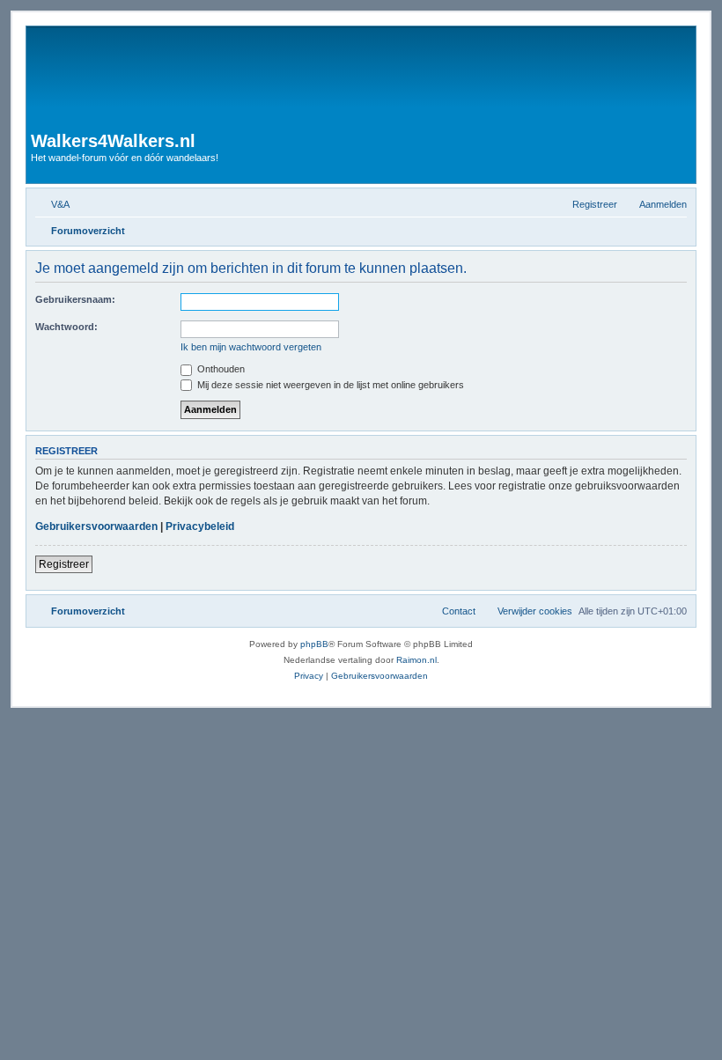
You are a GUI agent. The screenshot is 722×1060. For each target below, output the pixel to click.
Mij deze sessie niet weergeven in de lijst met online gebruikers (329, 384)
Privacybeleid (200, 526)
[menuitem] (52, 204)
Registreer (64, 564)
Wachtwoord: (66, 326)
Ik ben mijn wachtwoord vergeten (250, 347)
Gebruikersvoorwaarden (96, 526)
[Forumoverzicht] (301, 81)
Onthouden (220, 369)
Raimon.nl (416, 660)
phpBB (314, 644)
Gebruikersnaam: (75, 299)
